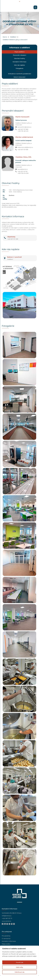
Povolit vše (19, 962)
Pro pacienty (6, 936)
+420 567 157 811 (22, 171)
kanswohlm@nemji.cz (24, 127)
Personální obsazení (19, 55)
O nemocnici (6, 938)
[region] (19, 961)
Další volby (19, 967)
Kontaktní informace (19, 62)
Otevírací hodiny (19, 58)
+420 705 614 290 (23, 173)
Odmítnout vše (19, 972)
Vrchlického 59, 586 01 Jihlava (11, 913)
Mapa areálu (6, 944)
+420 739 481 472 (23, 131)
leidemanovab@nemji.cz (25, 147)
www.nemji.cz (6, 921)
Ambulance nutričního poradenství (19, 74)
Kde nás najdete (19, 65)
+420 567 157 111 (7, 918)
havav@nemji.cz (22, 169)
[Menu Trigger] (35, 7)
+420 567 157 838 (22, 149)
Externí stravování (19, 77)
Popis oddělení (19, 52)
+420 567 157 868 (22, 129)
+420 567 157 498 (12, 239)
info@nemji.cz (6, 916)
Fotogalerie (19, 68)
